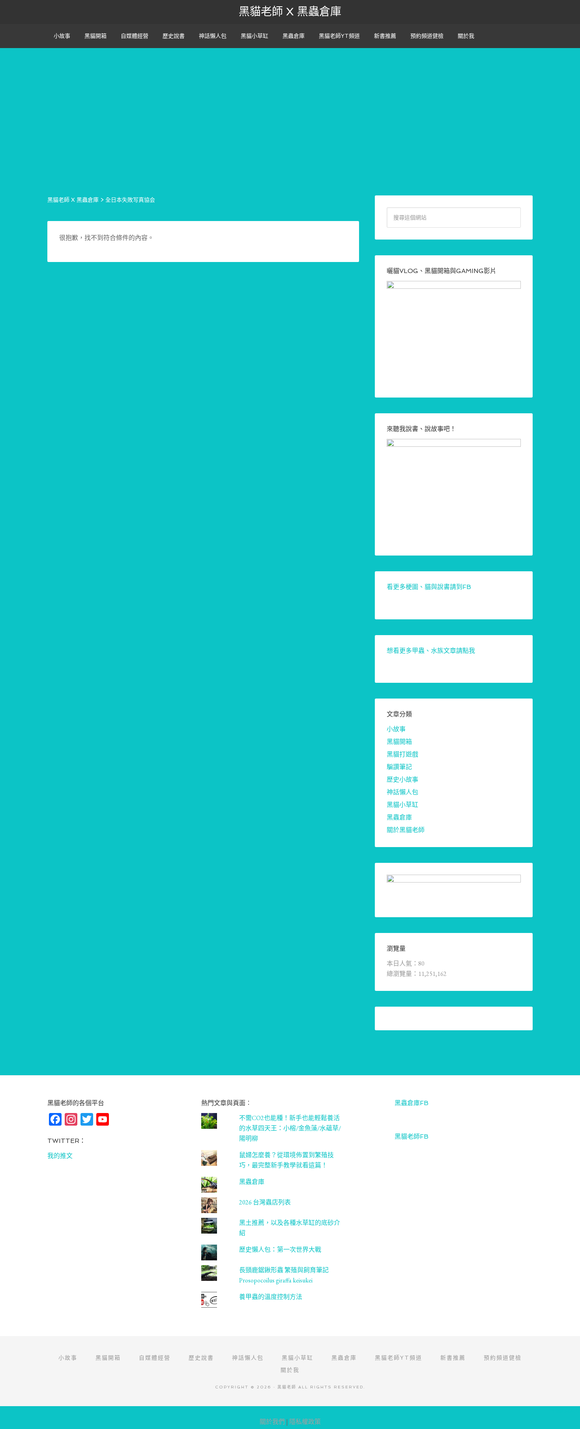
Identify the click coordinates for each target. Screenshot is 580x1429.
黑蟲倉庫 (399, 817)
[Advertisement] (290, 103)
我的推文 (60, 1156)
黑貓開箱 (399, 742)
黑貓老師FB (411, 1136)
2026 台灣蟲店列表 (265, 1202)
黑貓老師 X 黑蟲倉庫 (290, 11)
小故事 (396, 729)
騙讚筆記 (399, 767)
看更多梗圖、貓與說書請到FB (429, 587)
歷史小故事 (402, 779)
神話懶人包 (402, 792)
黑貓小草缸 (402, 805)
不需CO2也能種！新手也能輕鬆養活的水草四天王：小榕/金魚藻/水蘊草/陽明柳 (290, 1128)
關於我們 (272, 1422)
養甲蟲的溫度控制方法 (270, 1297)
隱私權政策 (305, 1422)
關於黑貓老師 (406, 830)
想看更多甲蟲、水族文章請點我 (431, 650)
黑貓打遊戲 (402, 754)
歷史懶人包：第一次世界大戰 (280, 1249)
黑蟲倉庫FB (411, 1103)
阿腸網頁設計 (564, 1410)
